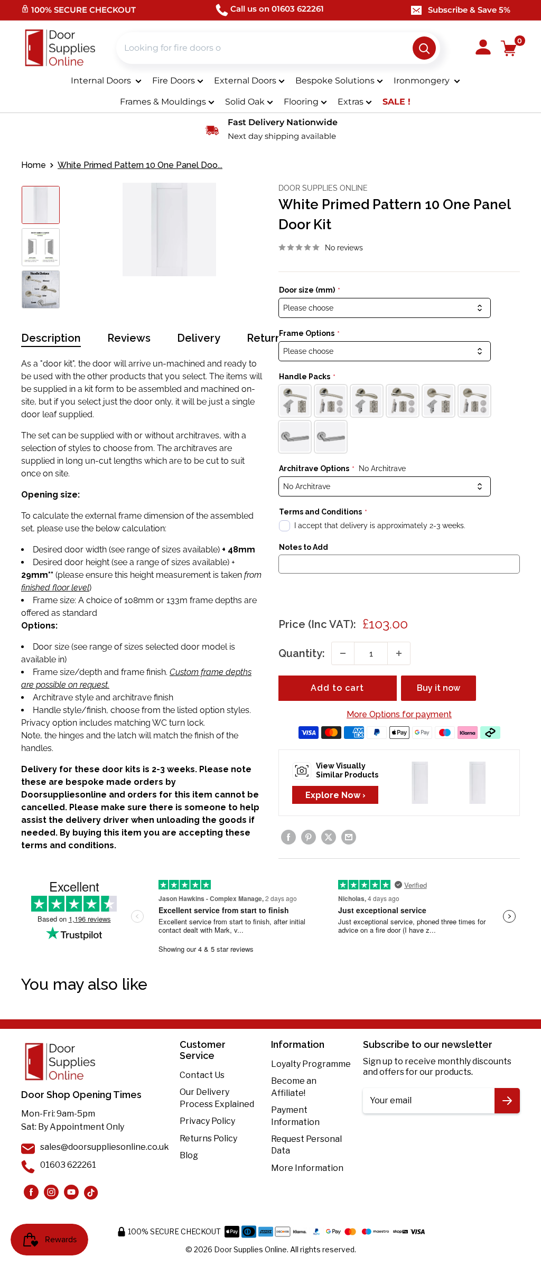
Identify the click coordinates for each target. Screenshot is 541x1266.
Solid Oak (245, 102)
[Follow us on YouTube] (71, 1192)
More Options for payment (399, 714)
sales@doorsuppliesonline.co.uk (104, 1147)
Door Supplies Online (323, 188)
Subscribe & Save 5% (469, 10)
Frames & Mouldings (163, 102)
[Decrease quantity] (343, 653)
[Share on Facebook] (288, 837)
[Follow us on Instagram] (31, 1192)
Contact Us (202, 1075)
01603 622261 (68, 1165)
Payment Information (295, 1116)
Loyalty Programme (311, 1064)
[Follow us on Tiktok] (91, 1192)
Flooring (301, 102)
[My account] (483, 48)
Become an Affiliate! (293, 1087)
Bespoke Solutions (335, 81)
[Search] (424, 48)
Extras (350, 102)
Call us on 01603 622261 (277, 9)
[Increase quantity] (399, 653)
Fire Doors (173, 81)
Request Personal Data (306, 1145)
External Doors (245, 81)
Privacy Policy (207, 1121)
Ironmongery (423, 81)
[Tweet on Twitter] (328, 837)
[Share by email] (348, 837)
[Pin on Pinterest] (308, 837)
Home (33, 165)
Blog (189, 1155)
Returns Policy (208, 1138)
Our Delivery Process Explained (217, 1098)
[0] (509, 48)
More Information (307, 1168)
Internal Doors (102, 81)
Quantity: (301, 653)
